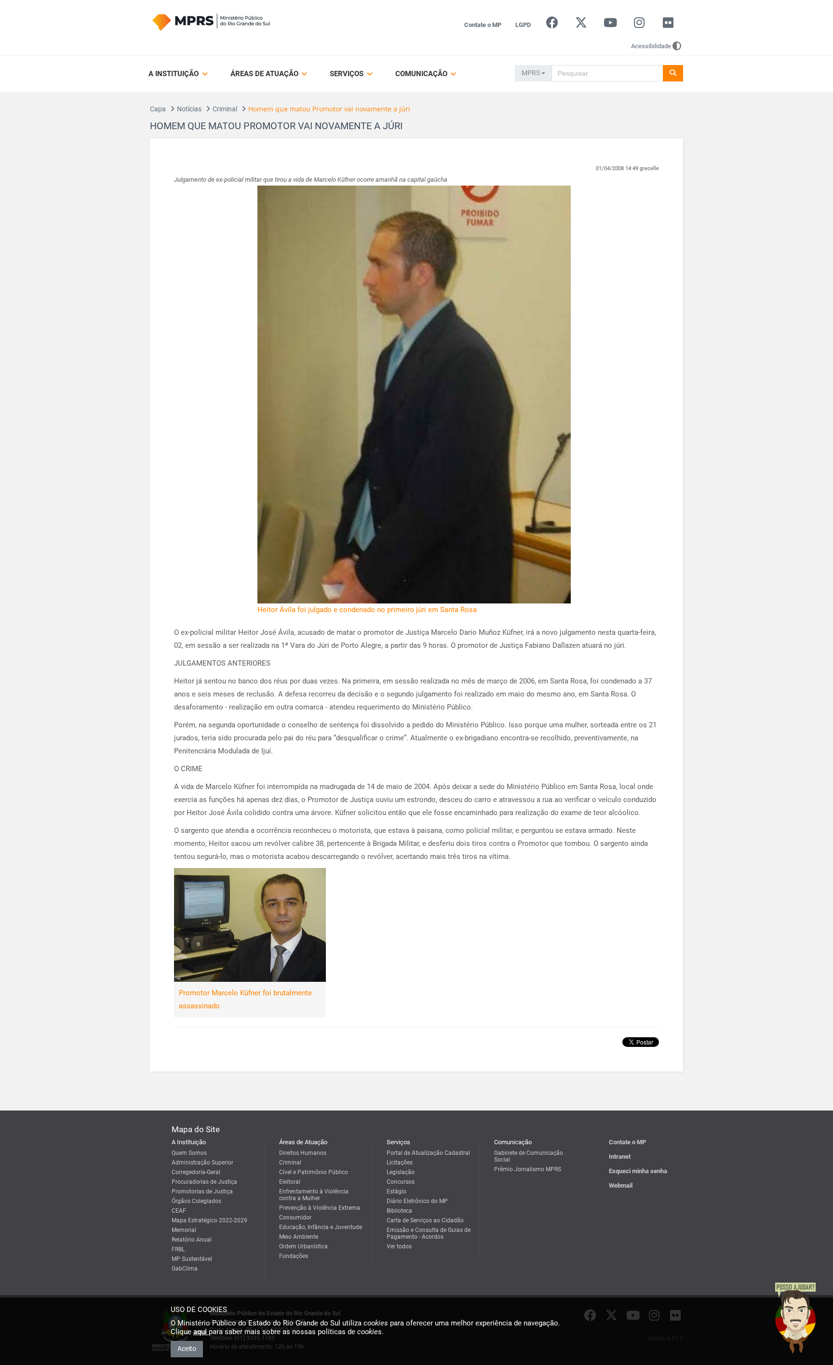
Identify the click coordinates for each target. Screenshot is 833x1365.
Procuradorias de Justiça (204, 1181)
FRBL (178, 1249)
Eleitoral (289, 1181)
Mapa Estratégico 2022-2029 (209, 1220)
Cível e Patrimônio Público (313, 1172)
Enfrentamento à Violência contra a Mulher (314, 1195)
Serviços (347, 73)
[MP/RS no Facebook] (552, 24)
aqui (201, 1331)
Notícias (189, 109)
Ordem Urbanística (303, 1246)
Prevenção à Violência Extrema (319, 1207)
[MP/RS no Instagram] (638, 24)
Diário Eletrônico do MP (417, 1201)
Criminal (225, 109)
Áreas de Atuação (265, 73)
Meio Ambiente (298, 1236)
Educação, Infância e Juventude (320, 1227)
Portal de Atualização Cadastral (428, 1153)
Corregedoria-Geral (196, 1172)
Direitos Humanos (302, 1153)
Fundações (293, 1256)
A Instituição (174, 73)
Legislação (401, 1172)
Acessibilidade (651, 46)
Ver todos (399, 1246)
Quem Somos (189, 1153)
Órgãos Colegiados (196, 1201)
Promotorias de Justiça (202, 1191)
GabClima (185, 1268)
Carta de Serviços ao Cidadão (425, 1220)
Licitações (400, 1162)
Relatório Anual (192, 1239)
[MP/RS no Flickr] (668, 24)
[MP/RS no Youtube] (610, 24)
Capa (158, 109)
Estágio (396, 1191)
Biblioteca (399, 1210)
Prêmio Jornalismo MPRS (527, 1169)
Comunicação (422, 73)
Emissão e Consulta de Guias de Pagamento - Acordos (428, 1233)
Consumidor (295, 1217)
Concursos (401, 1181)
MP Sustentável (192, 1259)
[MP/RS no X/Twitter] (581, 24)
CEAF (179, 1210)
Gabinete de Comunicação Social (528, 1156)
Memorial (184, 1230)
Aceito (186, 1348)
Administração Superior (202, 1162)
